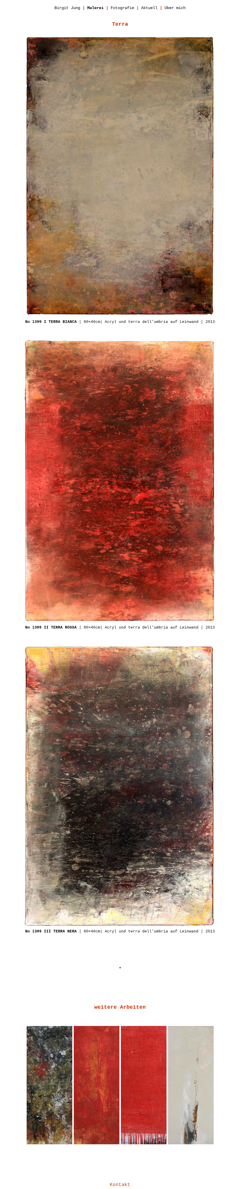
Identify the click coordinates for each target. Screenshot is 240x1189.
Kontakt (120, 1185)
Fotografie (122, 8)
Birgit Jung (67, 8)
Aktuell (149, 8)
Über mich (175, 8)
